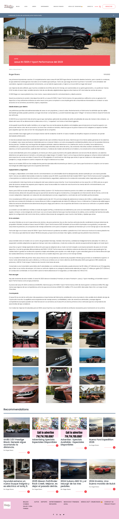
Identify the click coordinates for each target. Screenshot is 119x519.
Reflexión (52, 504)
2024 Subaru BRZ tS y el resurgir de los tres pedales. (73, 484)
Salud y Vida (27, 506)
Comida (26, 504)
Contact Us (90, 6)
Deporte (34, 6)
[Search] (100, 6)
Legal (66, 504)
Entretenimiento (45, 6)
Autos (25, 6)
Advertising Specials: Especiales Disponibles (44, 441)
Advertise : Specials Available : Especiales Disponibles (72, 442)
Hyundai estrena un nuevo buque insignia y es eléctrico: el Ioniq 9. (16, 484)
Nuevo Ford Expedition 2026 (101, 441)
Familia (25, 508)
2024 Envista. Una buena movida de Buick (102, 482)
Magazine (108, 6)
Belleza (18, 6)
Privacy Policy (109, 504)
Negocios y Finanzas (59, 6)
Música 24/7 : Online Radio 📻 (75, 6)
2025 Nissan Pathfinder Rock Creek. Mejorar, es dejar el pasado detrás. (45, 484)
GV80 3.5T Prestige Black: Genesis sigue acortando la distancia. (15, 443)
